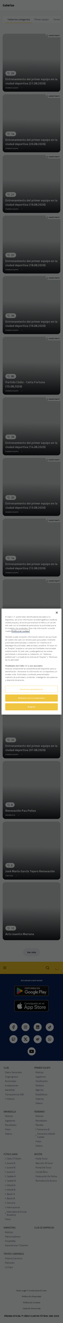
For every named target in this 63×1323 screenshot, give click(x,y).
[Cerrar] (56, 612)
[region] (31, 661)
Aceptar (31, 706)
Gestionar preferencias (31, 689)
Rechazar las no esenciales (31, 698)
